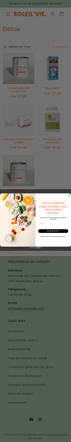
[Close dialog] (69, 195)
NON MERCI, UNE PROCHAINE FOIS (53, 236)
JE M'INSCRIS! (53, 231)
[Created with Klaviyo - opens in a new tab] (35, 247)
